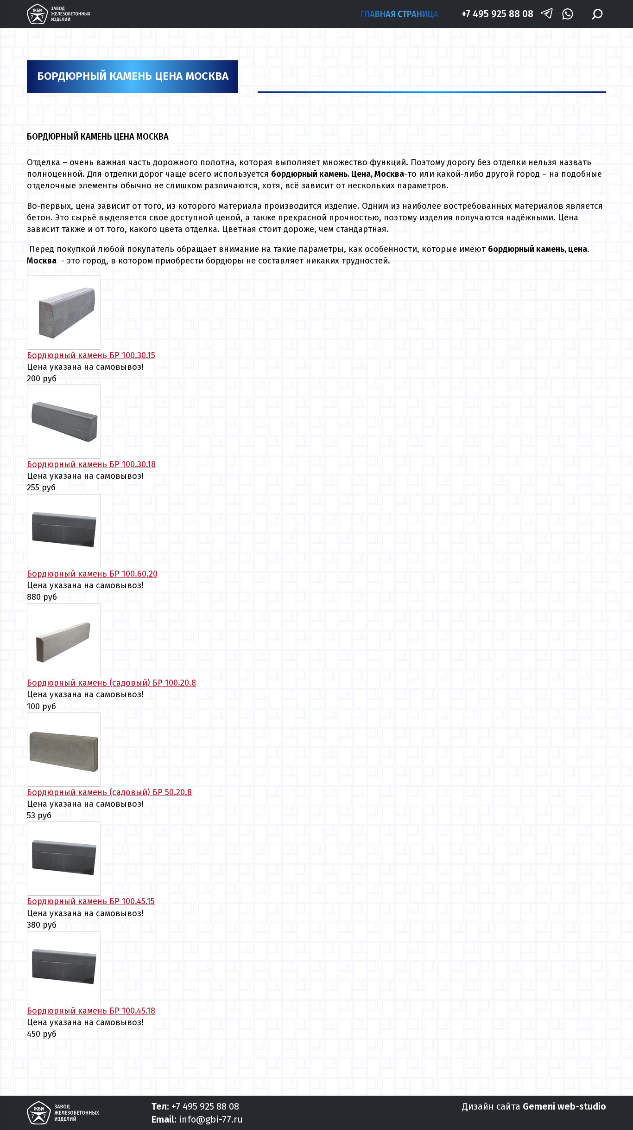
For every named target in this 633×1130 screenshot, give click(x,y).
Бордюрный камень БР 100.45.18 (91, 1011)
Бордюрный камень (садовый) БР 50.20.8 (109, 792)
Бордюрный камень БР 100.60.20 (92, 574)
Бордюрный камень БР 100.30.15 (91, 355)
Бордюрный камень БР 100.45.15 (91, 901)
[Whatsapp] (567, 14)
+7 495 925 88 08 (497, 13)
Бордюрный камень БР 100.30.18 (91, 464)
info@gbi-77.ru (211, 1119)
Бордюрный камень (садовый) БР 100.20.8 (111, 683)
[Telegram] (547, 14)
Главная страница (399, 13)
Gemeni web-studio (564, 1106)
